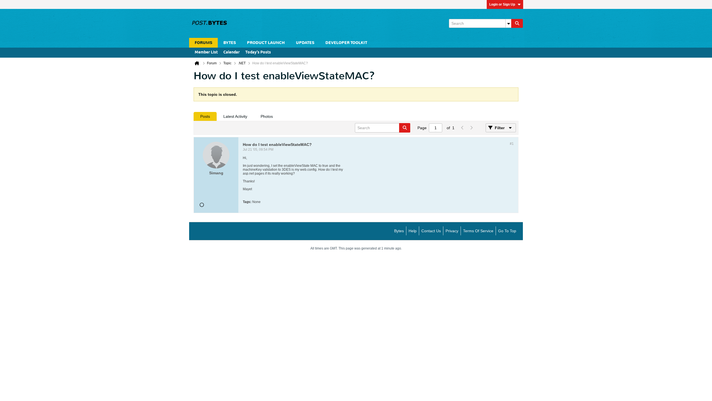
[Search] (517, 23)
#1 (512, 144)
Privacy (452, 231)
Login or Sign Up (502, 4)
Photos (267, 116)
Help (413, 231)
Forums (203, 42)
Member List (206, 52)
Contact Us (431, 231)
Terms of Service (478, 231)
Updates (305, 42)
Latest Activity (235, 116)
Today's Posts (258, 52)
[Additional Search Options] (508, 23)
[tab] (205, 116)
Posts (205, 116)
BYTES (229, 42)
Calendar (231, 52)
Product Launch (266, 42)
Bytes (399, 231)
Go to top (507, 231)
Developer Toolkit (346, 42)
